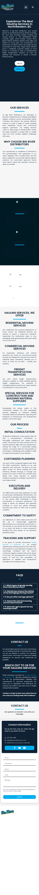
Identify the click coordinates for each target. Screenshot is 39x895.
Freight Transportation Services (12, 857)
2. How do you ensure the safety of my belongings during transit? (18, 592)
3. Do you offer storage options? (19, 597)
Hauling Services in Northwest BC (19, 543)
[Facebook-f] (15, 748)
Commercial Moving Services (11, 854)
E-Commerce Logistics (9, 860)
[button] (25, 7)
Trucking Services (7, 844)
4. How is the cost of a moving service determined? (17, 602)
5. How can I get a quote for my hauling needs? (18, 608)
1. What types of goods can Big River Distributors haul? (17, 586)
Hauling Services (7, 848)
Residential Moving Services (11, 851)
